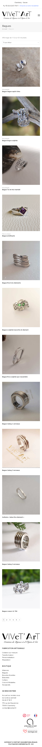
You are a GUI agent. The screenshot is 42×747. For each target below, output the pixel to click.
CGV (32, 744)
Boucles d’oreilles (8, 675)
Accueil (4, 29)
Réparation (6, 660)
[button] (39, 15)
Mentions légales (30, 742)
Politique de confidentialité (19, 744)
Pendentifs (6, 685)
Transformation (7, 655)
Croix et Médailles (8, 682)
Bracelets (5, 677)
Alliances (5, 670)
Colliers (5, 680)
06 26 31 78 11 (7, 700)
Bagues (5, 673)
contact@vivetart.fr (9, 708)
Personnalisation (8, 657)
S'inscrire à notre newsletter (29, 6)
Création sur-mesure (9, 653)
